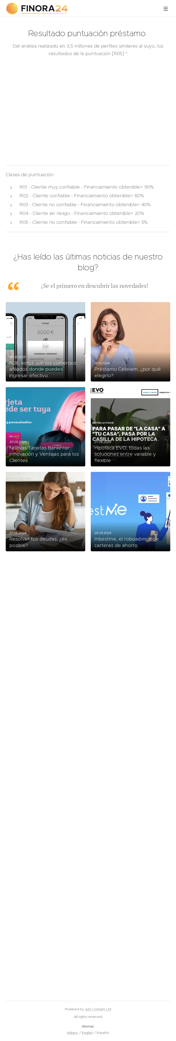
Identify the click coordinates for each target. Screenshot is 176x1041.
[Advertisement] (88, 85)
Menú (165, 8)
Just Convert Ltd (98, 1009)
